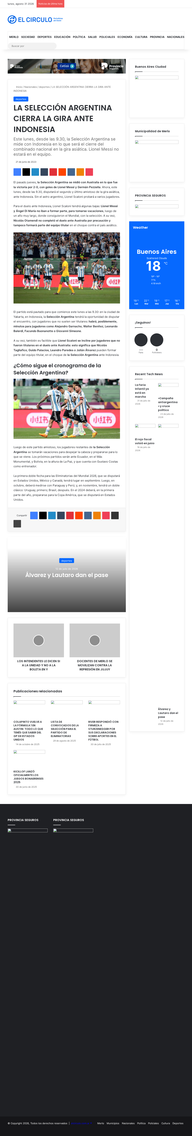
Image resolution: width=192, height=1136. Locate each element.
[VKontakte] (71, 172)
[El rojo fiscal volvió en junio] (145, 430)
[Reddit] (62, 172)
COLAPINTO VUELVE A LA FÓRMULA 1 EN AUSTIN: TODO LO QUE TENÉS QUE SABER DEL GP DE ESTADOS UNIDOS (28, 731)
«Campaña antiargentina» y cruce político (168, 404)
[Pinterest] (53, 172)
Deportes (45, 36)
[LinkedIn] (35, 172)
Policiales (107, 36)
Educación (62, 36)
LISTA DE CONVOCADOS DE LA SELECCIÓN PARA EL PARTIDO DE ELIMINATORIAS (65, 729)
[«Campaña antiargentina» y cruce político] (168, 389)
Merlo (14, 36)
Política (79, 36)
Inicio (18, 86)
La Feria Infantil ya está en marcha (142, 391)
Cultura (141, 36)
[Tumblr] (44, 172)
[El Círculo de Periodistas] (35, 19)
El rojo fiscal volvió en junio (144, 441)
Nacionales (175, 36)
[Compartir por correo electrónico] (115, 515)
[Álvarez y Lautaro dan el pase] (168, 564)
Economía (125, 36)
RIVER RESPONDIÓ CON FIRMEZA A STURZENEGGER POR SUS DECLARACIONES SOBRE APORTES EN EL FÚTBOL (103, 731)
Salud (92, 36)
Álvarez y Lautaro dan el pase (66, 575)
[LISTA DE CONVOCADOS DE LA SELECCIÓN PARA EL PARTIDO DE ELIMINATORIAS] (67, 709)
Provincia (157, 36)
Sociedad (28, 36)
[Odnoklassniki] (80, 172)
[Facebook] (17, 172)
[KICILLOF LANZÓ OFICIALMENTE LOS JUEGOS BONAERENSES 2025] (29, 759)
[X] (26, 172)
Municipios (113, 1123)
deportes (44, 86)
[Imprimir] (17, 523)
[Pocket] (89, 172)
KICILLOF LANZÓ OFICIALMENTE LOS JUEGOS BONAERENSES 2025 (29, 777)
